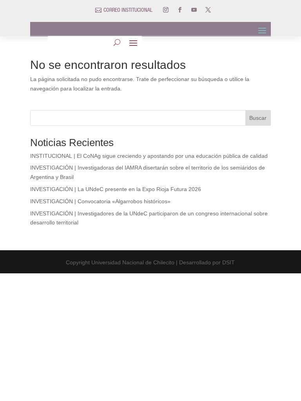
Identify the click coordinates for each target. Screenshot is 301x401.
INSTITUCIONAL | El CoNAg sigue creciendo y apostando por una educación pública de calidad (149, 156)
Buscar (258, 118)
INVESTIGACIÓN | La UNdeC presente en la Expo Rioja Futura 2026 (115, 189)
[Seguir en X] (208, 9)
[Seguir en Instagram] (165, 9)
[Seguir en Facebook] (179, 9)
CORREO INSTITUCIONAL (127, 10)
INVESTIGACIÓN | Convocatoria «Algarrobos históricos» (100, 201)
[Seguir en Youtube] (194, 9)
